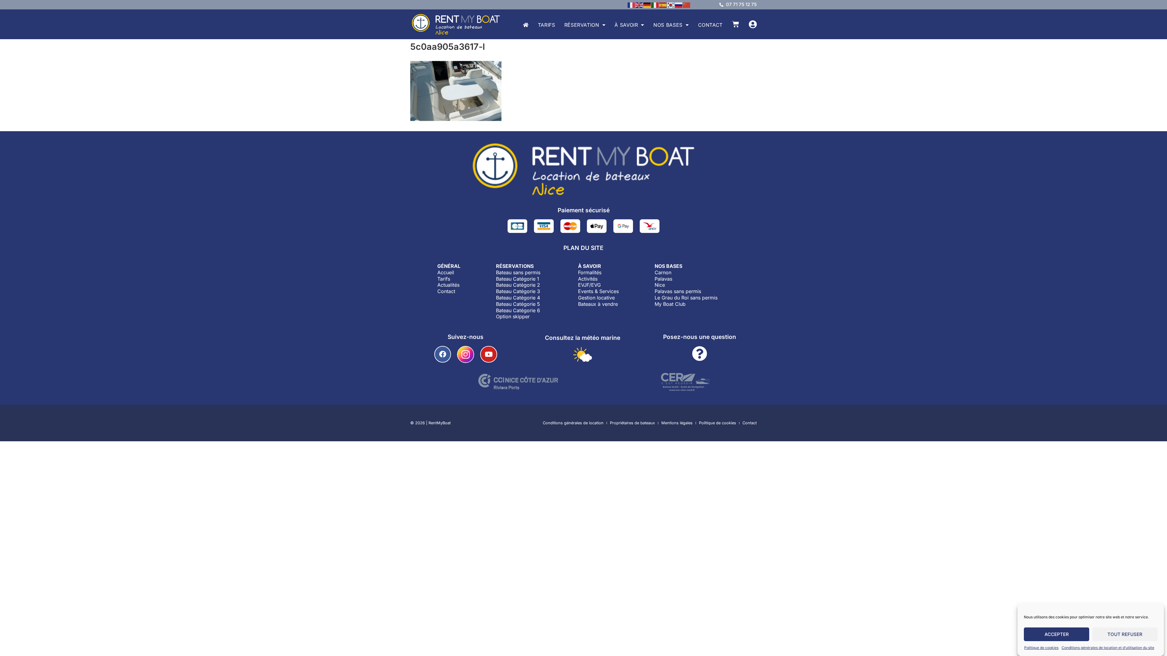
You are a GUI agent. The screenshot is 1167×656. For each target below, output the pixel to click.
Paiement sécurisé (584, 210)
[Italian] (655, 5)
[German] (647, 5)
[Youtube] (488, 354)
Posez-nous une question (699, 336)
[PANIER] (735, 24)
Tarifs (546, 25)
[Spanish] (663, 5)
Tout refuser (1124, 634)
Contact (710, 25)
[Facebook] (442, 354)
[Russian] (679, 5)
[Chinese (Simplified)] (687, 5)
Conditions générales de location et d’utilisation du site (1108, 647)
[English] (639, 5)
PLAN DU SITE (583, 247)
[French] (631, 5)
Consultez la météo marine (582, 337)
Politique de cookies (1041, 647)
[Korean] (671, 5)
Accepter (1057, 634)
